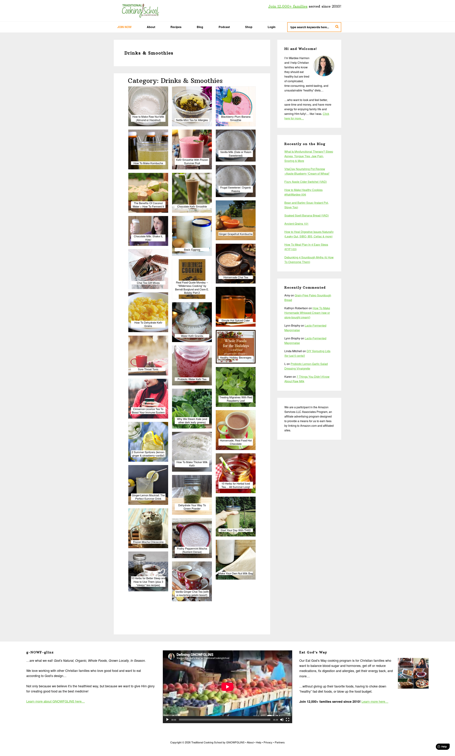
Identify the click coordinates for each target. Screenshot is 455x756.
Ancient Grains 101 (296, 224)
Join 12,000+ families (287, 6)
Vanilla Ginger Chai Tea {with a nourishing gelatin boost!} (192, 593)
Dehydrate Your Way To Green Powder (192, 506)
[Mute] (282, 719)
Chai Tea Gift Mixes (148, 283)
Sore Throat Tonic (148, 369)
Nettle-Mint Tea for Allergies (192, 120)
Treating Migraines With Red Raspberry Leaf (235, 398)
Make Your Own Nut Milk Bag (235, 573)
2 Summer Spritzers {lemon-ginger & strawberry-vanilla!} (148, 453)
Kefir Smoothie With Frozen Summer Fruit (192, 161)
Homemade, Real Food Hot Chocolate (236, 442)
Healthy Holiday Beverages (235, 357)
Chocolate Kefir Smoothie (192, 206)
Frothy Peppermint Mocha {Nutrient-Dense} (192, 550)
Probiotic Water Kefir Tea (192, 379)
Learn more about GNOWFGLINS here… (55, 701)
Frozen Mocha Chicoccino (148, 542)
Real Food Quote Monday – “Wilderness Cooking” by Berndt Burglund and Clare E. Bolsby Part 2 (192, 287)
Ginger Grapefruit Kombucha (235, 234)
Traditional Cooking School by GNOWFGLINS (140, 11)
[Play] (167, 719)
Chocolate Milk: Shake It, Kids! (148, 237)
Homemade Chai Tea (235, 277)
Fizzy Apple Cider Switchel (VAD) (305, 182)
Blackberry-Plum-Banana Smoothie (235, 118)
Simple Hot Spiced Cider (235, 320)
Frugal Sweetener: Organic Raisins (235, 189)
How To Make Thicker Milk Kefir (192, 463)
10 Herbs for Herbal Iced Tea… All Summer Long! (235, 485)
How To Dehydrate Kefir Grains (148, 324)
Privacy (268, 742)
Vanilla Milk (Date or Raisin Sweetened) (235, 153)
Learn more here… (375, 701)
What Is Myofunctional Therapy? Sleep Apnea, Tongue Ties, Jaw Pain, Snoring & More (308, 156)
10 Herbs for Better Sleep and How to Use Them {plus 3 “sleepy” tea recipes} (148, 581)
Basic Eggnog (192, 249)
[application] (227, 686)
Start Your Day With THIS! (236, 530)
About (250, 742)
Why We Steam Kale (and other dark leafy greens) (192, 420)
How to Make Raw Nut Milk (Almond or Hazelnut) (148, 118)
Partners (280, 742)
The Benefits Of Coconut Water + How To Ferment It (148, 204)
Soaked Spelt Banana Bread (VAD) (306, 215)
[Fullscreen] (287, 719)
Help (258, 742)
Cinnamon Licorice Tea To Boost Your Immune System (148, 410)
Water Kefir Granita (192, 336)
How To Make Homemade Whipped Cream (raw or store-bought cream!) (307, 312)
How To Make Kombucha (148, 163)
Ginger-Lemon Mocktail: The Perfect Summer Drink (148, 496)
